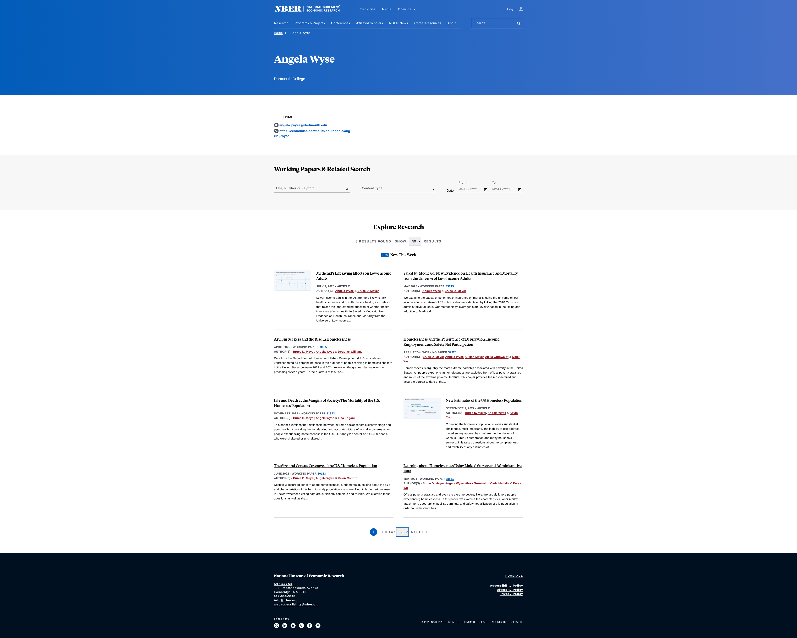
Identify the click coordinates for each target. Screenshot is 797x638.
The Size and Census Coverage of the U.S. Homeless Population (325, 465)
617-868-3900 (285, 596)
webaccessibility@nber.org (296, 604)
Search (479, 23)
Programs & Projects (310, 23)
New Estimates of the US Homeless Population (484, 400)
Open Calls (406, 9)
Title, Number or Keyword (295, 188)
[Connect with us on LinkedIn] (284, 625)
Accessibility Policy (506, 585)
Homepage (514, 575)
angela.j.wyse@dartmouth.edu (303, 125)
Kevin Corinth (347, 478)
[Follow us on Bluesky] (293, 625)
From (466, 182)
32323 (452, 352)
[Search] (518, 24)
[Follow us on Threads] (301, 625)
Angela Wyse (344, 290)
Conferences (340, 23)
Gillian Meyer (474, 356)
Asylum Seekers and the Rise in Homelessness (312, 339)
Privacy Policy (511, 593)
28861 (450, 478)
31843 (330, 413)
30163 (322, 473)
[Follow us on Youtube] (317, 625)
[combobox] (362, 189)
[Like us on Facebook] (309, 625)
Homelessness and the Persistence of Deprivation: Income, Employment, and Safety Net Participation (451, 341)
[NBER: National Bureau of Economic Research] (310, 11)
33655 (323, 347)
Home (278, 32)
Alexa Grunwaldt (497, 356)
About (451, 23)
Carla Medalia (499, 483)
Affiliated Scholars (369, 23)
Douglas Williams (350, 351)
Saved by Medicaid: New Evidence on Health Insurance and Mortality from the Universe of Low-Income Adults (460, 275)
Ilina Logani (346, 418)
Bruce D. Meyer (368, 290)
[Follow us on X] (276, 625)
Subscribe (368, 9)
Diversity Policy (510, 589)
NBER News (398, 23)
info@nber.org (286, 600)
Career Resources (427, 23)
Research (281, 23)
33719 (450, 286)
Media (386, 9)
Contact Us (283, 583)
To (497, 182)
